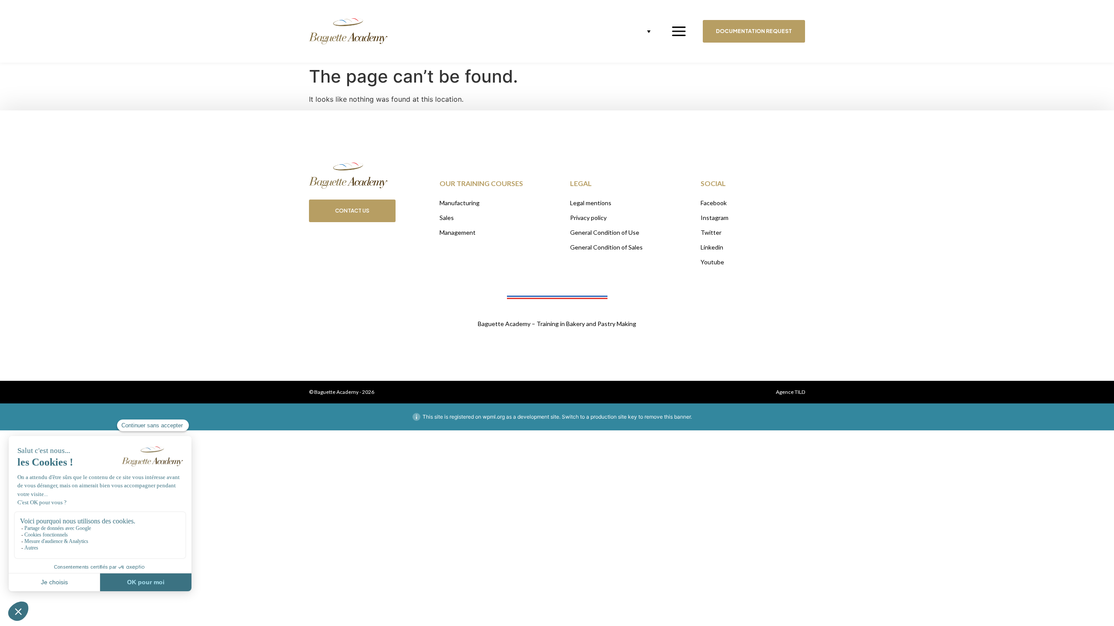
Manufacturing (460, 202)
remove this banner (667, 416)
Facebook (714, 202)
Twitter (711, 232)
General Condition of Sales (606, 247)
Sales (447, 217)
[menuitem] (642, 31)
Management (458, 232)
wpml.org (494, 416)
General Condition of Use (604, 232)
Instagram (714, 217)
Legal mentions (590, 202)
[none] (642, 31)
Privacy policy (588, 217)
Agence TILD (790, 392)
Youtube (712, 262)
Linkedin (712, 247)
